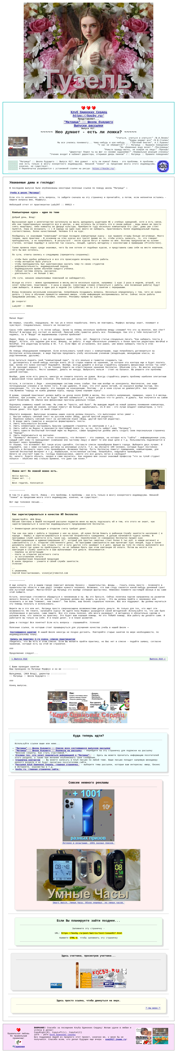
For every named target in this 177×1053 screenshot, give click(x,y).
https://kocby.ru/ (104, 169)
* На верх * (153, 1008)
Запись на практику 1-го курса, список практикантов (42, 639)
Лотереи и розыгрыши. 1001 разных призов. (88, 843)
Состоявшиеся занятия (23, 632)
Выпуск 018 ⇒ (157, 659)
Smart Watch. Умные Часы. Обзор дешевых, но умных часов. (88, 903)
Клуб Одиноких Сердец (63, 1035)
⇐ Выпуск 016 (19, 659)
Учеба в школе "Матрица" (25, 193)
